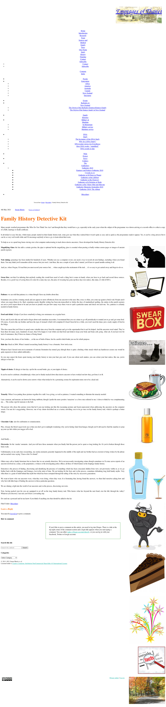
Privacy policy (114, 678)
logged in (13, 513)
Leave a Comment (34, 210)
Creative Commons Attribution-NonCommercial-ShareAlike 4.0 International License (39, 563)
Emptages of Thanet (139, 11)
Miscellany (14, 503)
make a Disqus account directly (78, 532)
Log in (122, 678)
